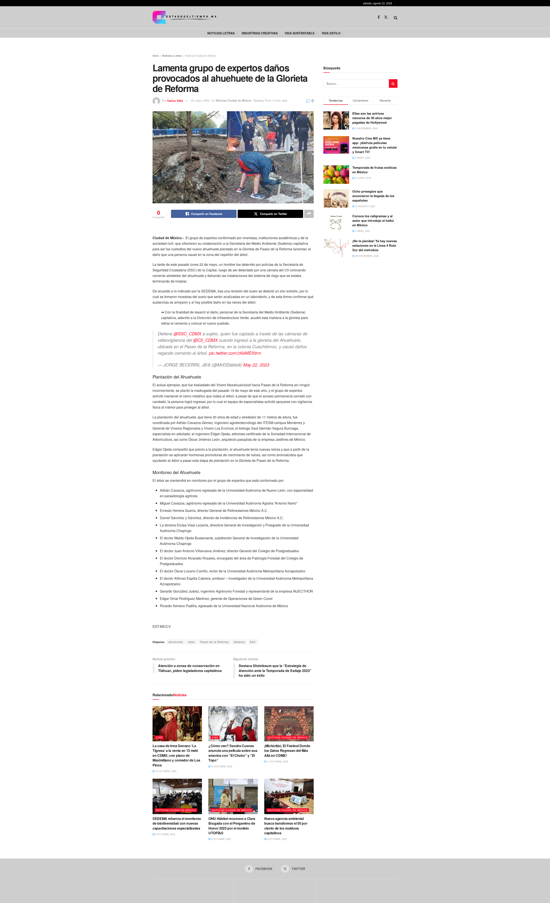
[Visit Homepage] (184, 17)
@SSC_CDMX (187, 333)
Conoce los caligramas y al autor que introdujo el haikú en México (373, 220)
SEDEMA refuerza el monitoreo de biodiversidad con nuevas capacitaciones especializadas (177, 823)
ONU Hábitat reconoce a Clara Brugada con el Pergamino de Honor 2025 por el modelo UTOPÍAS (231, 825)
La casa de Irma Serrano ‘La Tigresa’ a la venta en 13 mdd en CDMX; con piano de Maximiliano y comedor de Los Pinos (176, 755)
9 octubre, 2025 (164, 834)
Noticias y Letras (172, 55)
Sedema (239, 642)
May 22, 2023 (256, 365)
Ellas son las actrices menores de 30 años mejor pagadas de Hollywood (372, 118)
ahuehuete (175, 642)
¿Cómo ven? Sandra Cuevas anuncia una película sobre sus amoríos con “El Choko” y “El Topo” (232, 753)
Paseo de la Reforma (214, 642)
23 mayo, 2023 (200, 100)
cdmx (191, 642)
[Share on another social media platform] (309, 214)
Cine (159, 737)
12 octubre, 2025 (165, 771)
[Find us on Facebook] (378, 17)
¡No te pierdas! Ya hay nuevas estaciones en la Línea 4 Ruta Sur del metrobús (374, 245)
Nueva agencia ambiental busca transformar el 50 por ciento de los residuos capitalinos (285, 825)
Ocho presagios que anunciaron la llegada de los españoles (373, 196)
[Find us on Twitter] (386, 17)
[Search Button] (395, 17)
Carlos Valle (175, 100)
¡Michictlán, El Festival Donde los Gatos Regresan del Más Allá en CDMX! (287, 750)
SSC (253, 642)
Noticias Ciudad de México (200, 55)
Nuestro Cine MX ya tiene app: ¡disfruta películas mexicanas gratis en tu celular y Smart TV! (374, 145)
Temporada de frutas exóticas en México (374, 169)
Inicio (156, 55)
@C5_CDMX (205, 340)
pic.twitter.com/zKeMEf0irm (235, 353)
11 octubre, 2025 (277, 761)
